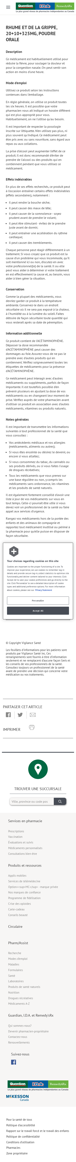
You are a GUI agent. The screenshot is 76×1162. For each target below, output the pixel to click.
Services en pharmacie (25, 821)
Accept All (38, 610)
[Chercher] (60, 801)
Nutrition (13, 992)
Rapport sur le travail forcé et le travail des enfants (37, 1131)
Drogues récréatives (20, 998)
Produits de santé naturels (24, 987)
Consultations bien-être (22, 854)
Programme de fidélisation (24, 898)
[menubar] (13, 1062)
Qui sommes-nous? (20, 1026)
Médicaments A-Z (19, 1003)
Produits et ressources (25, 865)
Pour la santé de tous (19, 1119)
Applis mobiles (17, 875)
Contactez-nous (17, 1037)
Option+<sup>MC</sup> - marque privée (33, 887)
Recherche (14, 953)
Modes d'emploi (17, 959)
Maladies (13, 964)
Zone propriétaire (17, 1153)
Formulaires (15, 970)
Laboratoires (16, 981)
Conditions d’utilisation (20, 1142)
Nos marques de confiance (24, 892)
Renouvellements (19, 1042)
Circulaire (15, 926)
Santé (11, 976)
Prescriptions (16, 831)
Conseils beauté (18, 915)
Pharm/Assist (18, 943)
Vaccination (15, 837)
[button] (8, 715)
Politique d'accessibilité (20, 1125)
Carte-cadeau (16, 909)
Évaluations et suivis (20, 842)
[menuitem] (13, 1062)
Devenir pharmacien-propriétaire (28, 1031)
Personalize (38, 600)
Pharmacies (13, 1148)
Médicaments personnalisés (25, 848)
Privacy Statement (43, 590)
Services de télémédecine (24, 881)
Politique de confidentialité (23, 1136)
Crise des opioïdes (19, 904)
